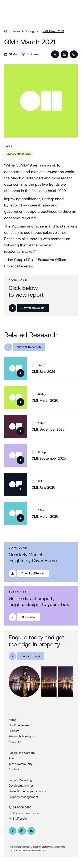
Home (12, 719)
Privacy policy (15, 846)
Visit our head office (26, 813)
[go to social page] (13, 831)
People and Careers (22, 752)
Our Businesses (19, 725)
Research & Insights (25, 31)
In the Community (20, 764)
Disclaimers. (59, 846)
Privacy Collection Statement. (38, 846)
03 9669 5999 (22, 807)
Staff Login (20, 818)
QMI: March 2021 (53, 31)
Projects (14, 731)
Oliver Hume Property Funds (27, 791)
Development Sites (21, 785)
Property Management (23, 797)
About (13, 758)
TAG (43, 850)
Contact (14, 769)
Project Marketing (20, 780)
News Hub (15, 742)
